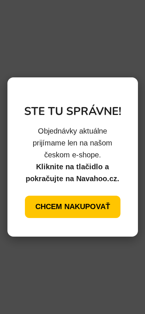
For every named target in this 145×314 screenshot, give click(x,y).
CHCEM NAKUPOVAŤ (72, 206)
